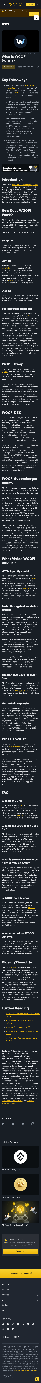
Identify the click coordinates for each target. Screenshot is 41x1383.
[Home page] (15, 4)
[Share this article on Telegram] (22, 1123)
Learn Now (34, 14)
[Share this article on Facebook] (13, 1123)
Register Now (20, 1251)
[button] (37, 4)
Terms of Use (17, 1370)
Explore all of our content (19, 1273)
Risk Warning (25, 1370)
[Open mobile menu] (37, 4)
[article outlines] (36, 17)
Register (30, 4)
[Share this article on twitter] (3, 1123)
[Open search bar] (23, 4)
